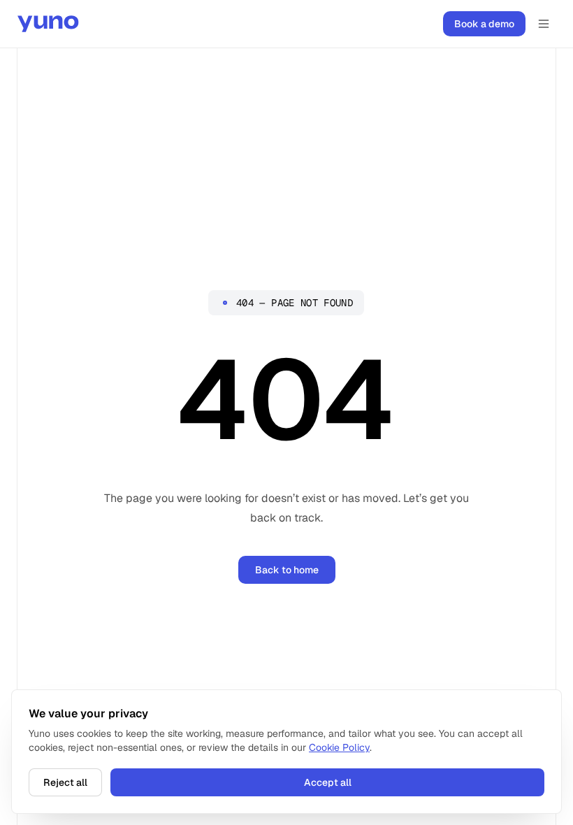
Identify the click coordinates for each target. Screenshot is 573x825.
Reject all (65, 782)
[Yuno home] (48, 24)
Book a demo (484, 23)
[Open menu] (543, 23)
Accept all (327, 782)
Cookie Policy (339, 747)
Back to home (287, 570)
